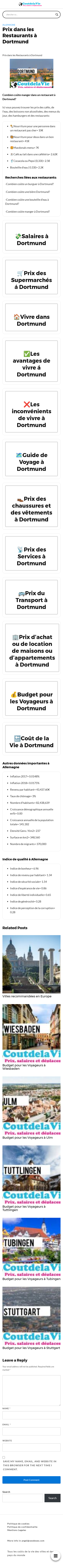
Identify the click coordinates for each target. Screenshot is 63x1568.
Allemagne (8, 24)
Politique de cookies (18, 1523)
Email (6, 1424)
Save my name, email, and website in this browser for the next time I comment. (29, 1465)
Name (6, 1408)
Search (6, 1491)
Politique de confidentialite (22, 1527)
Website (7, 1440)
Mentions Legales (16, 1530)
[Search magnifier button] (57, 14)
